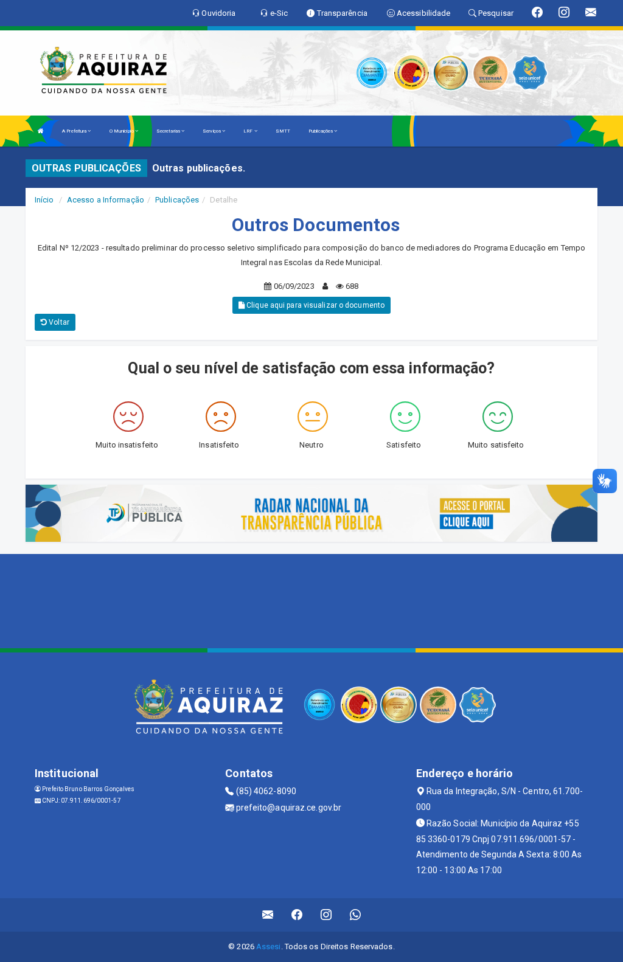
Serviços (212, 131)
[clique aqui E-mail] (268, 915)
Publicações (321, 131)
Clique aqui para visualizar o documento (315, 305)
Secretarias (168, 131)
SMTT (283, 131)
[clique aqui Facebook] (297, 915)
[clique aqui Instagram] (326, 915)
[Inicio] (41, 131)
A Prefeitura (75, 131)
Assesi (268, 946)
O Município (122, 131)
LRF (248, 131)
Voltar (58, 322)
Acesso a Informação (105, 199)
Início (44, 199)
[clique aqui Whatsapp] (355, 915)
